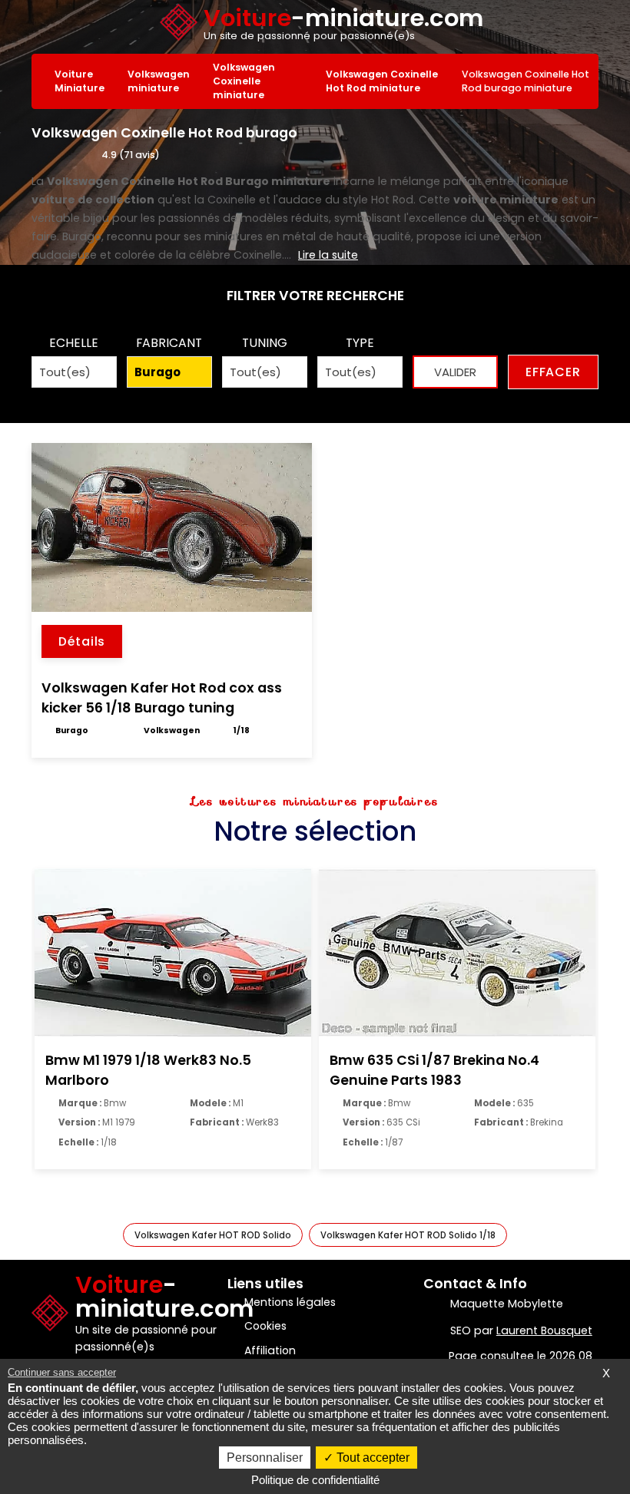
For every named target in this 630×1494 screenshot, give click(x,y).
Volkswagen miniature (159, 81)
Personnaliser (265, 1457)
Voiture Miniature (79, 81)
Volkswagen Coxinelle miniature (244, 81)
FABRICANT (169, 343)
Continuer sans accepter (62, 1372)
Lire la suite (328, 255)
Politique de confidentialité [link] (315, 1479)
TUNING (264, 343)
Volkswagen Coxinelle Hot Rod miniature (382, 81)
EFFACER (553, 372)
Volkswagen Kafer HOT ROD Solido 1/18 (408, 1235)
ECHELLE (73, 343)
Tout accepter (371, 1457)
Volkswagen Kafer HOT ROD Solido (212, 1235)
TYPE (360, 343)
